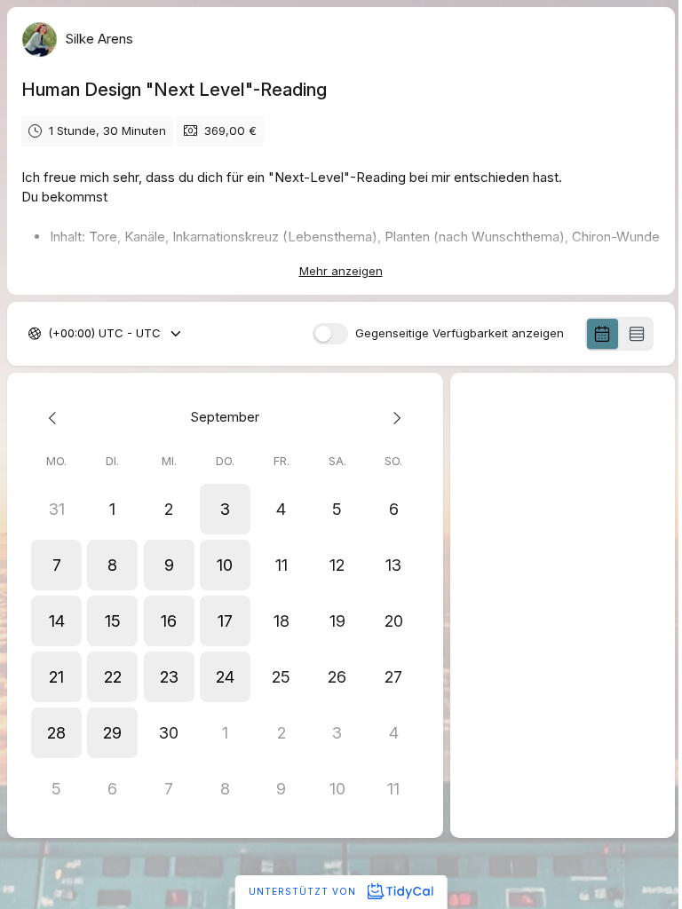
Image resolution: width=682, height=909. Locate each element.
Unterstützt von (304, 891)
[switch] (330, 333)
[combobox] (50, 334)
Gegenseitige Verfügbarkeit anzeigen (459, 333)
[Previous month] (56, 417)
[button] (225, 509)
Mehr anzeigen (341, 271)
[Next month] (393, 417)
